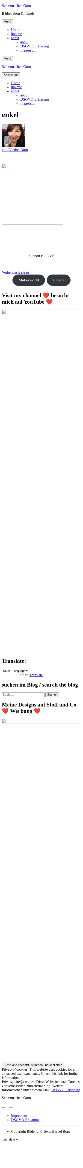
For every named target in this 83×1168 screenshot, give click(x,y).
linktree (16, 34)
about (15, 38)
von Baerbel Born (15, 150)
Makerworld (28, 280)
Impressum (28, 50)
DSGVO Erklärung (34, 46)
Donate (59, 280)
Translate (36, 675)
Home (15, 30)
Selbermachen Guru (16, 6)
